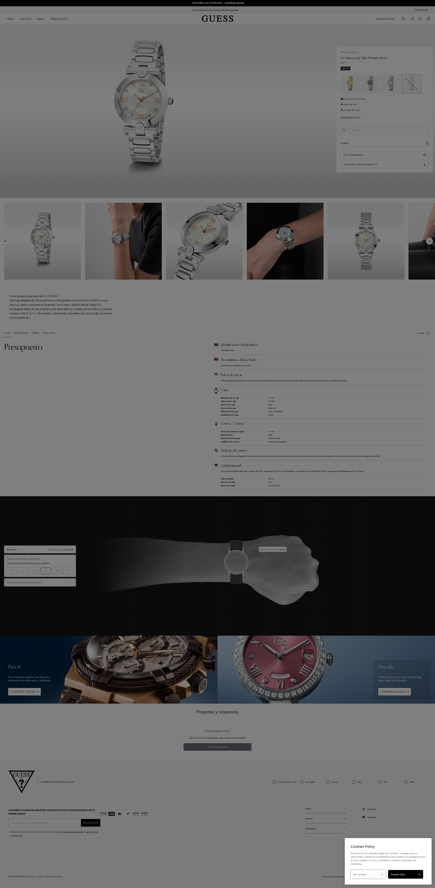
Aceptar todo (398, 874)
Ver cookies (359, 874)
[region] (388, 861)
